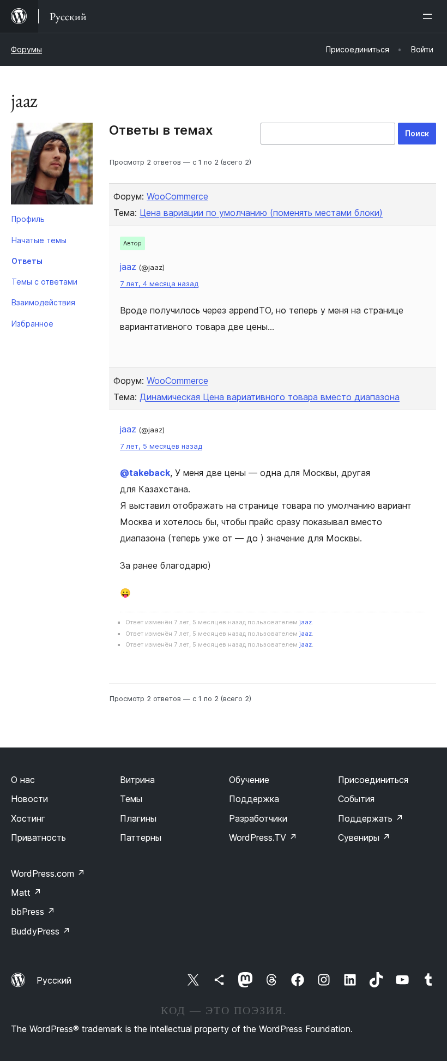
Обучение (249, 779)
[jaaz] (52, 166)
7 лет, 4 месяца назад (159, 284)
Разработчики (258, 818)
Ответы (27, 261)
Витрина (137, 779)
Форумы (26, 49)
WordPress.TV (263, 837)
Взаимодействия (43, 302)
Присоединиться (373, 779)
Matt (26, 892)
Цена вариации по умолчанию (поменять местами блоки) (261, 212)
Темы (131, 798)
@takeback (145, 472)
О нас (23, 779)
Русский (54, 980)
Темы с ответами (44, 281)
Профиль (28, 219)
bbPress (33, 911)
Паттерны (140, 837)
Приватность (38, 837)
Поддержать (370, 818)
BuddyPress (40, 931)
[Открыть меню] (429, 16)
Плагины (138, 818)
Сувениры (364, 837)
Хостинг (28, 818)
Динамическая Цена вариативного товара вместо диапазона (270, 396)
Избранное (32, 323)
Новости (29, 798)
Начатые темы (39, 240)
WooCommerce (177, 196)
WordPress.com (48, 873)
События (356, 798)
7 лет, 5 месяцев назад (161, 446)
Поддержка (254, 798)
